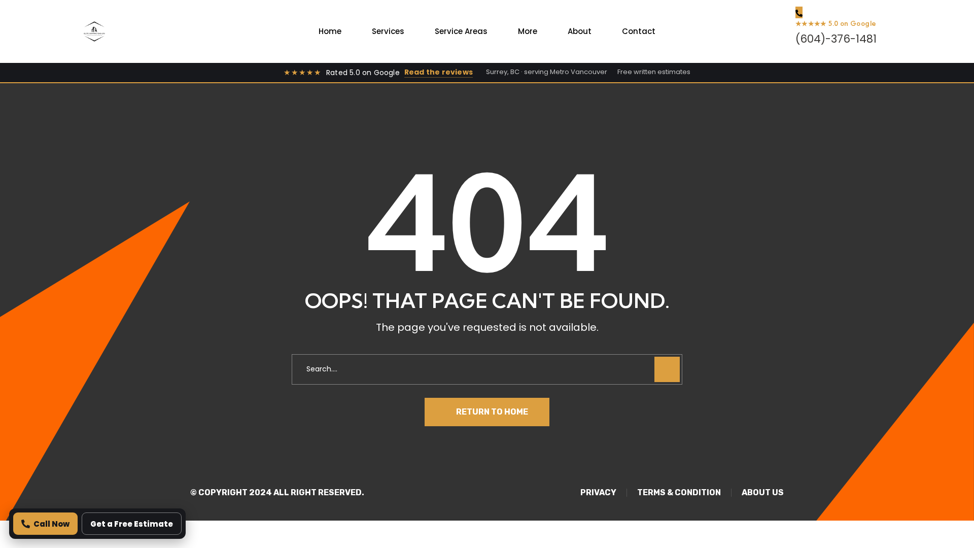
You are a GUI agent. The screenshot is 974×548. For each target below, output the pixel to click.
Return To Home (492, 412)
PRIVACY (598, 493)
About (580, 31)
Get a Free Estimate (131, 524)
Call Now (51, 524)
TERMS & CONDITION (679, 493)
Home (330, 31)
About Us (763, 493)
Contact (638, 31)
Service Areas (461, 31)
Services (388, 31)
